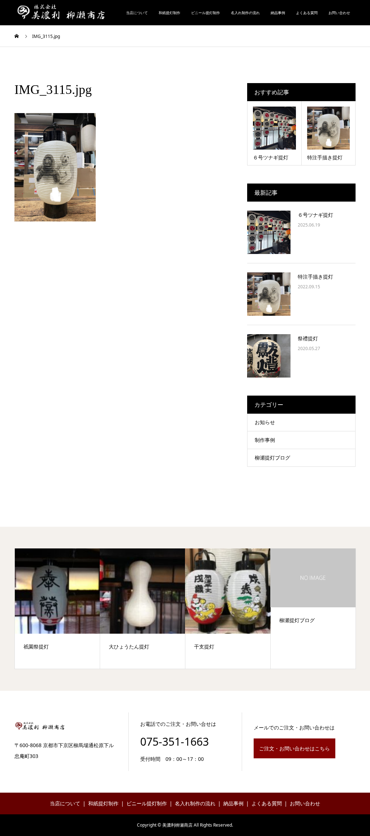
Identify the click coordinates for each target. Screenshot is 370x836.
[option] (57, 608)
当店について (137, 12)
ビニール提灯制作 (205, 12)
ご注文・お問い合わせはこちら (294, 748)
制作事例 (265, 439)
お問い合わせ (339, 12)
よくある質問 (307, 12)
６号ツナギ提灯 (315, 214)
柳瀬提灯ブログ (272, 457)
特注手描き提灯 (315, 276)
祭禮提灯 (308, 338)
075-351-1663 (174, 741)
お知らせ (265, 422)
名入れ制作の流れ (245, 12)
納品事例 (278, 12)
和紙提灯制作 (169, 12)
